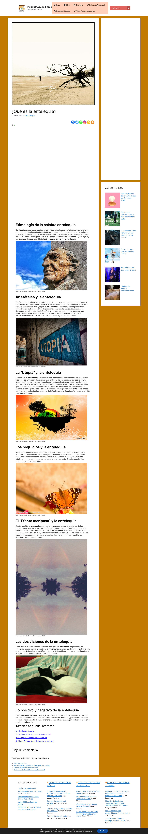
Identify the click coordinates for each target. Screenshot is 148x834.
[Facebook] (73, 122)
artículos (17, 765)
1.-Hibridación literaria (25, 731)
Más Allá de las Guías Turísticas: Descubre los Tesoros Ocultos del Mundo (116, 803)
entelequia (29, 765)
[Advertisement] (53, 172)
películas (41, 765)
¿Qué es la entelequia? (27, 788)
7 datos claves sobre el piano (59, 816)
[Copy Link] (88, 122)
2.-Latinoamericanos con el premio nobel (33, 734)
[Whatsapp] (81, 122)
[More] (92, 122)
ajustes (89, 832)
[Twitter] (77, 122)
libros (36, 765)
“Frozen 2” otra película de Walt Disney (127, 251)
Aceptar (102, 831)
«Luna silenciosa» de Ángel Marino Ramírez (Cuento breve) (87, 814)
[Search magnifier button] (128, 8)
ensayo (22, 765)
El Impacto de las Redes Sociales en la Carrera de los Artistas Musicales (58, 793)
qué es (47, 765)
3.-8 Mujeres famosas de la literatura (31, 738)
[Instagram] (84, 122)
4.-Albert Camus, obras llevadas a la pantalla (34, 741)
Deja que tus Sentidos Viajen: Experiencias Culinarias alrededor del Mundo (117, 793)
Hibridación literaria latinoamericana (26, 768)
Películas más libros (39, 6)
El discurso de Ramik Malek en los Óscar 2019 (29, 770)
